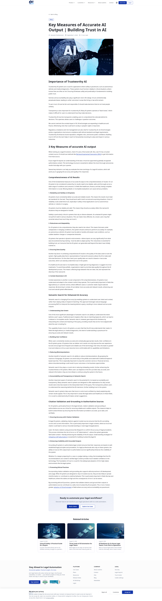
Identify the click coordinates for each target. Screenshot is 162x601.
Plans (74, 572)
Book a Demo (73, 506)
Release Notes (77, 578)
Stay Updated (35, 582)
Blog (95, 578)
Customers (81, 3)
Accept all (127, 592)
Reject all (104, 592)
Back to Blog (54, 14)
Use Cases (76, 569)
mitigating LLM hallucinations (58, 437)
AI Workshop (76, 580)
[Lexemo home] (31, 2)
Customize (116, 592)
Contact (111, 2)
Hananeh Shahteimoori (57, 35)
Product (72, 3)
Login (130, 2)
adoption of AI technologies (62, 487)
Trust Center (118, 575)
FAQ (95, 575)
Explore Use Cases (87, 506)
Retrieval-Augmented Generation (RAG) (88, 154)
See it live (122, 2)
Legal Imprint (119, 572)
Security (117, 569)
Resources (91, 3)
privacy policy (50, 598)
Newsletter (97, 580)
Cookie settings (119, 578)
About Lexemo (102, 2)
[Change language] (116, 2)
